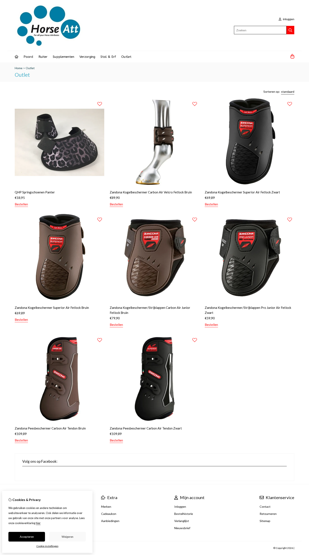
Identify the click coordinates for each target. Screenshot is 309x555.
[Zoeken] (290, 30)
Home (18, 68)
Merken (106, 506)
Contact (265, 506)
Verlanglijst (181, 521)
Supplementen (63, 57)
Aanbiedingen (110, 521)
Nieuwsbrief (182, 528)
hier (38, 523)
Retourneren (268, 513)
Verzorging (87, 57)
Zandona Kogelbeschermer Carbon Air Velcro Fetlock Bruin (151, 192)
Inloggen (180, 506)
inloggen (288, 19)
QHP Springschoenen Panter (35, 192)
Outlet (126, 57)
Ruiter (43, 57)
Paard (28, 57)
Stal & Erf (108, 57)
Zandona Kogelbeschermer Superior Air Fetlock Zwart (242, 192)
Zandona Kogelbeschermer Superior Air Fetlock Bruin (52, 307)
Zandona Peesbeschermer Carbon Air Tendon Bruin (50, 428)
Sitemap (265, 521)
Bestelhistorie (183, 513)
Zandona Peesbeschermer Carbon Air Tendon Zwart (146, 428)
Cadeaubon (108, 513)
